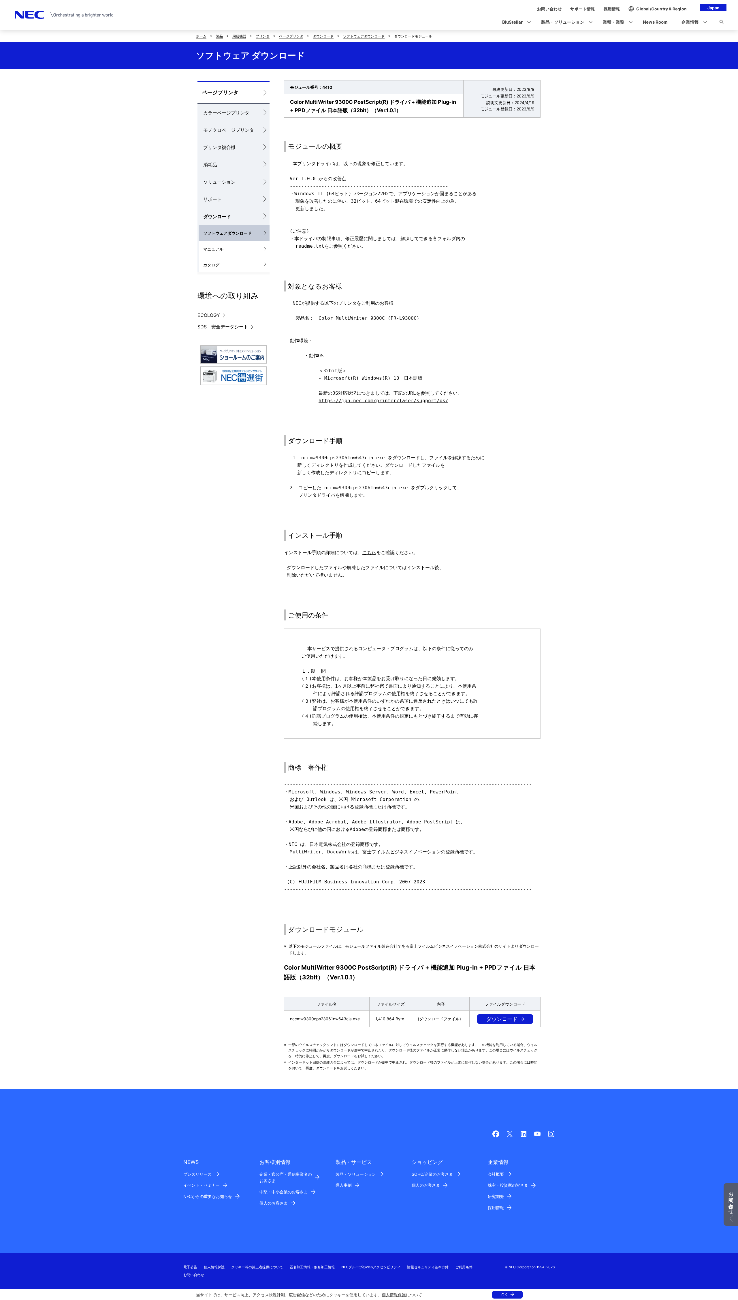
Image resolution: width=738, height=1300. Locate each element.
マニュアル (213, 249)
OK (504, 1294)
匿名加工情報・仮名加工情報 (312, 1267)
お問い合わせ (193, 1275)
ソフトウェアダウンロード (364, 36)
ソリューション (219, 182)
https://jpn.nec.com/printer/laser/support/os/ (383, 400)
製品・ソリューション (356, 1174)
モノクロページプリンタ (228, 130)
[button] (514, 22)
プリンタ (263, 36)
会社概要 (496, 1174)
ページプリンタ (291, 36)
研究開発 (496, 1196)
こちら (369, 552)
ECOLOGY (208, 315)
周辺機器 (239, 36)
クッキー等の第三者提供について (257, 1267)
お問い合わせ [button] (731, 1199)
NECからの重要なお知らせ (207, 1196)
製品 (219, 36)
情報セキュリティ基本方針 (428, 1267)
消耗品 (210, 165)
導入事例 (344, 1185)
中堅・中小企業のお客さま (283, 1191)
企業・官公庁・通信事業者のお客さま (285, 1177)
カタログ (211, 264)
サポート (212, 199)
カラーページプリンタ (226, 113)
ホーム (201, 36)
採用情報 (496, 1207)
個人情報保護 (394, 1294)
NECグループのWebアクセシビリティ (370, 1267)
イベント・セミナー (201, 1185)
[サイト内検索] (721, 22)
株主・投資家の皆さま (508, 1185)
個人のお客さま (273, 1203)
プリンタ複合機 (219, 147)
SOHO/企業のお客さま (432, 1174)
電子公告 (190, 1267)
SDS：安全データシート (222, 327)
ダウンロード (323, 36)
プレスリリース (197, 1174)
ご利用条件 (463, 1267)
